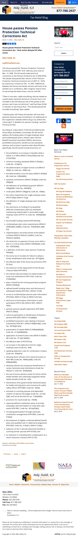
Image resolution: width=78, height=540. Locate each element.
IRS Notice (12, 443)
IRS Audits (60, 339)
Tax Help (59, 333)
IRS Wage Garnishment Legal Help (63, 300)
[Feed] (63, 126)
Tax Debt (59, 306)
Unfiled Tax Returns (63, 361)
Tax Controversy (62, 330)
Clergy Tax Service (63, 169)
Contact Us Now (64, 109)
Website (17, 484)
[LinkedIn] (68, 121)
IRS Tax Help (58, 188)
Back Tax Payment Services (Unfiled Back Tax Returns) (64, 196)
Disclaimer (25, 484)
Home (4, 2)
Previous (7, 454)
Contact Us (60, 2)
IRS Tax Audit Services (64, 220)
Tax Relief (59, 321)
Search (63, 53)
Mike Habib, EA (21, 534)
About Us (13, 2)
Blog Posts (65, 484)
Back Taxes (60, 336)
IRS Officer (60, 211)
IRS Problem (20, 443)
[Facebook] (58, 121)
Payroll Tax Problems (64, 223)
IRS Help (59, 208)
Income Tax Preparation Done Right (63, 174)
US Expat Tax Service (64, 231)
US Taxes (31, 443)
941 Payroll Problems (64, 191)
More (74, 2)
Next (23, 454)
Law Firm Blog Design (65, 534)
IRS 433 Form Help (63, 202)
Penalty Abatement (63, 285)
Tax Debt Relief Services (63, 242)
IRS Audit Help (47, 2)
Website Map (46, 484)
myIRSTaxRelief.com (11, 63)
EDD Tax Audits (60, 184)
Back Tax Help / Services (29, 2)
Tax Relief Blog (18, 9)
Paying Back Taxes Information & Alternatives (63, 247)
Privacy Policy (35, 484)
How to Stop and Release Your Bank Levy (63, 263)
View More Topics (60, 364)
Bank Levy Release (63, 253)
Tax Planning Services (64, 179)
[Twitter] (63, 121)
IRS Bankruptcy (62, 205)
